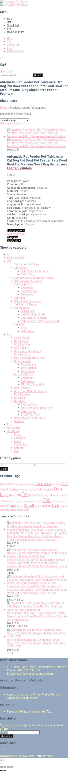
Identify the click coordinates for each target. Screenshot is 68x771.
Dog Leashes (22, 388)
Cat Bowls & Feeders (34, 317)
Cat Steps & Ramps (26, 304)
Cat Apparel (28, 311)
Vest (2, 510)
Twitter (24, 711)
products (61, 501)
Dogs (4, 494)
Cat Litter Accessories (27, 301)
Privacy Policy (41, 694)
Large (18, 501)
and (33, 484)
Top (2, 759)
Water (13, 509)
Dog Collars (21, 348)
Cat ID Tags (28, 274)
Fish (9, 28)
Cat (9, 22)
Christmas (27, 287)
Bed (53, 484)
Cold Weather (29, 291)
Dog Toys (20, 401)
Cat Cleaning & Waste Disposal (40, 321)
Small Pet (13, 25)
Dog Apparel (21, 341)
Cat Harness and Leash (35, 271)
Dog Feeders (22, 354)
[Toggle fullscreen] (8, 766)
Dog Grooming (22, 361)
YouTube (47, 711)
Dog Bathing (28, 364)
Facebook (13, 711)
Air (29, 484)
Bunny (17, 434)
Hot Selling (13, 428)
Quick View (14, 240)
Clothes (23, 489)
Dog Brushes (29, 368)
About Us (12, 694)
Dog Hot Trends (23, 374)
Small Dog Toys (30, 414)
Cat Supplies (21, 307)
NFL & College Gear (33, 384)
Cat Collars (20, 267)
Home (3, 107)
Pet (47, 500)
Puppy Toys (28, 411)
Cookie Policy (29, 698)
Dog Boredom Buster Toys (37, 408)
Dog (9, 18)
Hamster (19, 448)
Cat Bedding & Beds (33, 314)
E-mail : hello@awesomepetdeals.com (30, 673)
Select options (16, 230)
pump (3, 506)
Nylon (40, 501)
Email (3, 732)
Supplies (45, 506)
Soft (37, 506)
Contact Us (25, 694)
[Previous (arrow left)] (1, 770)
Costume (48, 489)
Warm (7, 510)
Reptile (20, 506)
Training (64, 506)
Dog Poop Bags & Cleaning (30, 391)
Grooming (34, 495)
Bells (24, 328)
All (8, 254)
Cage (58, 484)
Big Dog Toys (29, 404)
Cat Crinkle (27, 331)
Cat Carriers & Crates (26, 264)
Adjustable (21, 484)
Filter (3, 468)
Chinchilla (19, 438)
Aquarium (43, 484)
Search (37, 75)
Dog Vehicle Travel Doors (29, 418)
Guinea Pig (20, 444)
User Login (6, 71)
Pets (54, 501)
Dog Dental (28, 371)
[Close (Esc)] (1, 766)
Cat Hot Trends (23, 284)
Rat (16, 451)
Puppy (12, 506)
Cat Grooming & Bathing (28, 281)
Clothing (31, 490)
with (26, 509)
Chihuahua (12, 489)
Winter (20, 509)
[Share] (4, 766)
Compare (12, 237)
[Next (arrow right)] (4, 770)
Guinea (44, 495)
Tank (55, 505)
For (24, 494)
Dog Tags (20, 398)
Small (29, 505)
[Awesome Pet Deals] (14, 1)
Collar (40, 489)
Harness (19, 421)
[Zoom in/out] (11, 766)
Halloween (27, 294)
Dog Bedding (22, 344)
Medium (32, 501)
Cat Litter (19, 297)
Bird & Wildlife (15, 32)
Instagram (35, 711)
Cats (3, 489)
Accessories (8, 484)
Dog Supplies (22, 394)
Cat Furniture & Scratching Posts (33, 277)
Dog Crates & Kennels (27, 351)
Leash (25, 501)
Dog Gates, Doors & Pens (29, 358)
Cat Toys (19, 324)
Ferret (17, 441)
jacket (12, 501)
